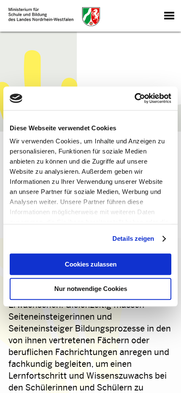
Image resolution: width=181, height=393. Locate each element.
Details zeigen (133, 238)
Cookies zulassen (91, 264)
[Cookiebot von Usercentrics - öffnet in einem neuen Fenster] (134, 98)
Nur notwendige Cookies (90, 289)
